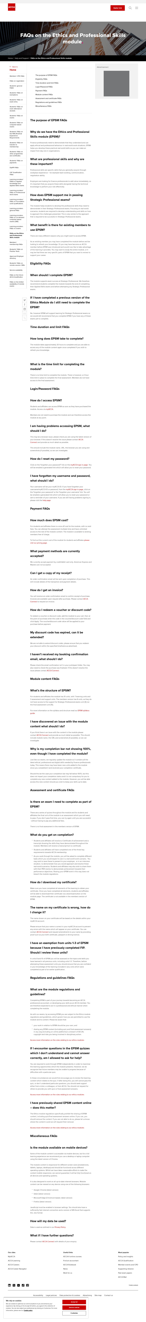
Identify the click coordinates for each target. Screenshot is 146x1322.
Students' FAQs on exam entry (16, 101)
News (65, 1269)
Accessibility (38, 1295)
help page (47, 500)
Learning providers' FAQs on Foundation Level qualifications (17, 201)
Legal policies (51, 1295)
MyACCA (11, 1256)
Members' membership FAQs (16, 243)
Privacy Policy (60, 1227)
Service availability (16, 270)
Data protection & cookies (70, 1295)
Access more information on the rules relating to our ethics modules (57, 1040)
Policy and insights (125, 1256)
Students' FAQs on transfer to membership (16, 145)
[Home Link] (133, 1285)
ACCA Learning (14, 1261)
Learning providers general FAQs (16, 209)
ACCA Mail (122, 1277)
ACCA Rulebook (69, 1265)
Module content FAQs (44, 94)
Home (10, 58)
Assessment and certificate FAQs (48, 98)
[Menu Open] (136, 8)
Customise (74, 1313)
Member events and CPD (128, 1265)
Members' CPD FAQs (17, 76)
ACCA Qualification (125, 1261)
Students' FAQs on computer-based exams (16, 125)
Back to (14, 68)
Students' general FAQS (16, 87)
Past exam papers (125, 1273)
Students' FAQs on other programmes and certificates (16, 154)
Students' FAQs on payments (16, 162)
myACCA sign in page (79, 465)
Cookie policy (28, 1310)
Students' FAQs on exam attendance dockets (16, 109)
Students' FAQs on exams (16, 117)
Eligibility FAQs (41, 79)
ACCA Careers (13, 1265)
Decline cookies (74, 1307)
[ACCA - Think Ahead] (11, 10)
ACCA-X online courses (72, 1256)
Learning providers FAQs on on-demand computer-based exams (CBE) (17, 218)
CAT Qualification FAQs (16, 173)
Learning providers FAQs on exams (16, 227)
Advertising (87, 1295)
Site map (98, 1295)
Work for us (67, 1273)
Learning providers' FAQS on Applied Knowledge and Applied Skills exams (17, 182)
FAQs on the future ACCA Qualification (16, 276)
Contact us (108, 1295)
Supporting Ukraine (126, 1269)
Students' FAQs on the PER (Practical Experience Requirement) (16, 135)
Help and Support (22, 58)
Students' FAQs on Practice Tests (16, 250)
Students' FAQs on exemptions (16, 94)
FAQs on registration (17, 81)
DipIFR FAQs (14, 168)
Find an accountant (70, 1261)
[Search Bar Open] (130, 8)
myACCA (49, 409)
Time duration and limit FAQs (46, 83)
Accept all (74, 1302)
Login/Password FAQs (44, 87)
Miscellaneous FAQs (43, 106)
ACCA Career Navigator (17, 1269)
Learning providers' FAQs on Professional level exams (17, 192)
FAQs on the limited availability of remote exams (17, 284)
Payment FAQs (41, 91)
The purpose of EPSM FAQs (46, 75)
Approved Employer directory (17, 257)
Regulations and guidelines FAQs (48, 102)
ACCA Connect (53, 670)
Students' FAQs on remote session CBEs (17, 264)
